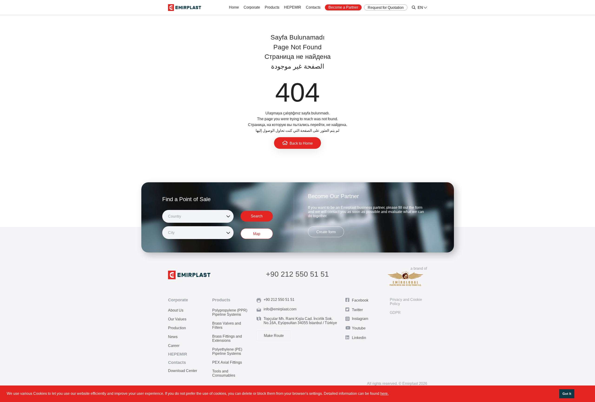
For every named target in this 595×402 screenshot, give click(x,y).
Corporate (252, 7)
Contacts (313, 7)
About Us (175, 310)
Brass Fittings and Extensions (227, 338)
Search (257, 216)
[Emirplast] (184, 7)
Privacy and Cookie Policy (406, 302)
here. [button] (384, 393)
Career (173, 346)
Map (256, 234)
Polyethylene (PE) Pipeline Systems (227, 351)
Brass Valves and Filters (226, 325)
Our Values (177, 319)
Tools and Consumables (223, 373)
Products (272, 7)
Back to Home (301, 143)
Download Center (182, 371)
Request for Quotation (386, 8)
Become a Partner (343, 7)
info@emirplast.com (280, 309)
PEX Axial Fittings (227, 362)
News (173, 337)
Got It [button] (566, 393)
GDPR (395, 313)
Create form (326, 232)
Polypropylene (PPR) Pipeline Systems (229, 312)
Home (234, 7)
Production (177, 328)
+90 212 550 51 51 (297, 274)
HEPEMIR (292, 7)
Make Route (274, 336)
